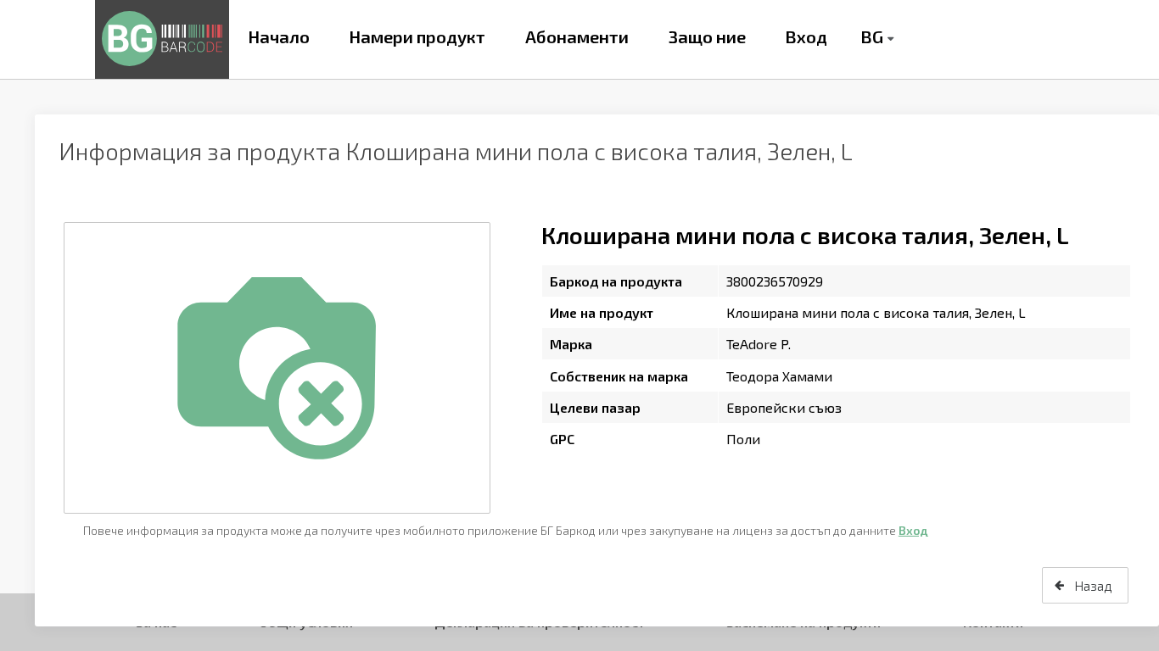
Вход (806, 36)
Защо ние (707, 36)
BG (871, 36)
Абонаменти (577, 36)
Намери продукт (417, 36)
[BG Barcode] (162, 39)
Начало (279, 36)
